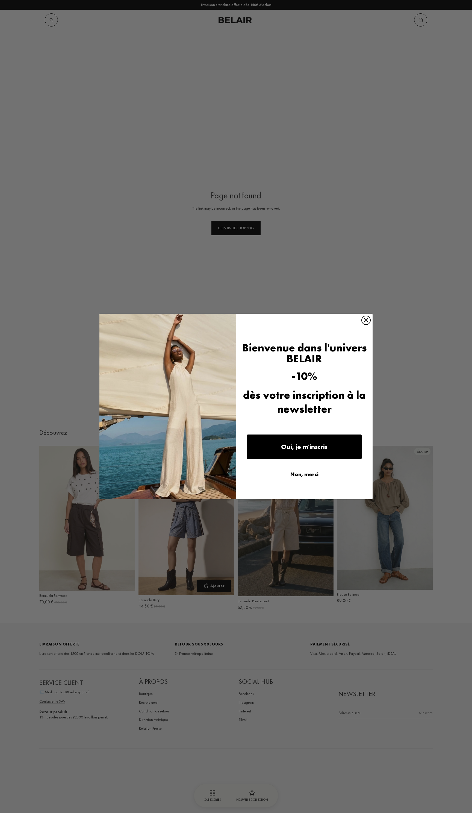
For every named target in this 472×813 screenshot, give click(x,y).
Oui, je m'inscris (304, 446)
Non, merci (304, 474)
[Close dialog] (366, 320)
